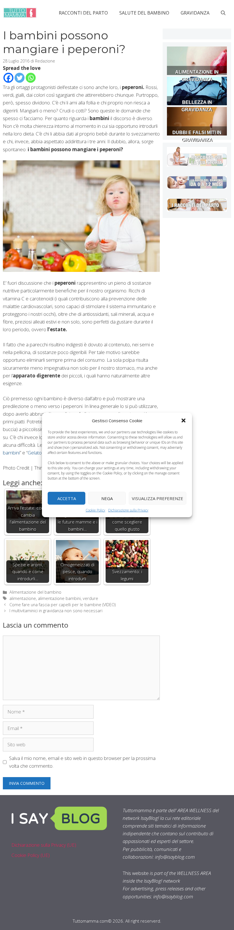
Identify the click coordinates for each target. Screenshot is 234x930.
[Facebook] (8, 78)
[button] (183, 420)
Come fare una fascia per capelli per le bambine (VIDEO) (62, 604)
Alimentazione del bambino (35, 592)
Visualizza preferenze (157, 498)
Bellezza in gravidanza (196, 106)
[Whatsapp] (31, 78)
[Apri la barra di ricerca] (223, 13)
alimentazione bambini (59, 598)
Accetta (66, 498)
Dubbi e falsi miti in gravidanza (196, 136)
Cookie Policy (95, 510)
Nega (107, 498)
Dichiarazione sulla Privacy (128, 510)
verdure (90, 598)
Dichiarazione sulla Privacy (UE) (43, 845)
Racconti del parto (83, 13)
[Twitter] (20, 78)
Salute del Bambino (144, 13)
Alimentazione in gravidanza (197, 76)
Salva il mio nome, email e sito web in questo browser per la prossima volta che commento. (82, 762)
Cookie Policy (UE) (30, 855)
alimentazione (22, 598)
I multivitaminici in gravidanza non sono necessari (55, 610)
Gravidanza (195, 13)
